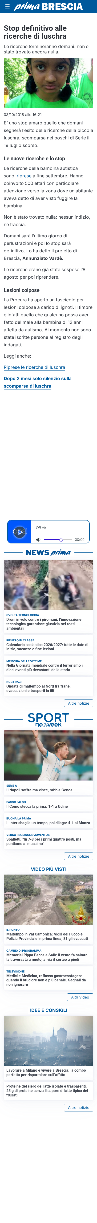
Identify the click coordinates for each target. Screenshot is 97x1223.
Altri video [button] (80, 997)
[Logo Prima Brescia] (48, 6)
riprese (24, 176)
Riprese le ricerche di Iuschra (34, 367)
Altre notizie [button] (78, 703)
